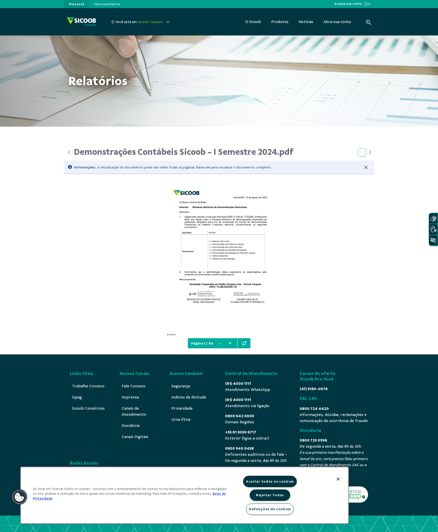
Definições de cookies (270, 509)
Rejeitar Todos (270, 495)
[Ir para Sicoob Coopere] (81, 22)
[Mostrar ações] (370, 152)
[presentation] (76, 4)
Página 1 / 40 (202, 343)
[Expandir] (244, 343)
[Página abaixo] (230, 343)
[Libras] (433, 218)
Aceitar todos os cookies (270, 481)
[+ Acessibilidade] (433, 240)
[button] (19, 497)
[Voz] (433, 229)
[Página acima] (220, 343)
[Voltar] (69, 152)
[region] (184, 495)
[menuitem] (76, 4)
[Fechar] (366, 167)
